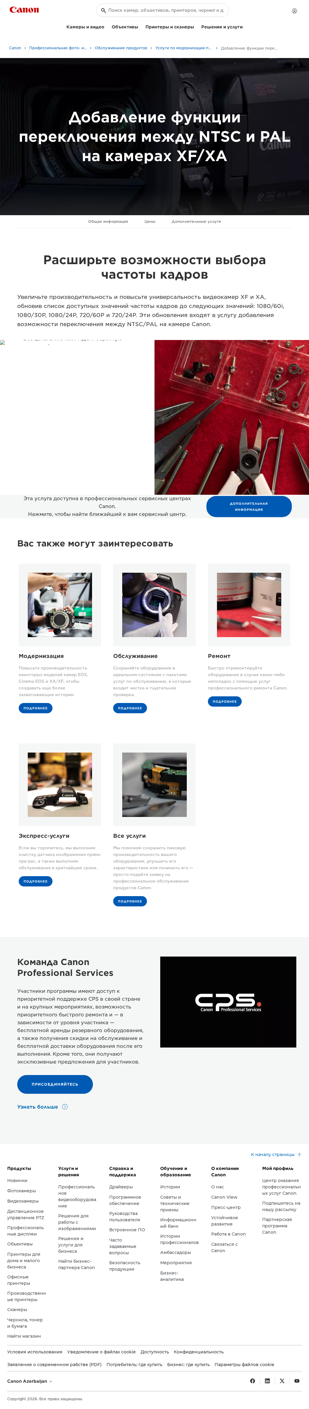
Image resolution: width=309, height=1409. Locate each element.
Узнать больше (38, 1107)
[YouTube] (297, 1381)
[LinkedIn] (267, 1381)
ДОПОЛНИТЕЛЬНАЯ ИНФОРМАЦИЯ (249, 506)
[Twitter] (282, 1381)
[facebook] (253, 1381)
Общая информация (108, 221)
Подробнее (36, 708)
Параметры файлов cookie (244, 1364)
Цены (150, 221)
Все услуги (129, 836)
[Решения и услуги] (245, 26)
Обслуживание (135, 656)
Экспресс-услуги (44, 836)
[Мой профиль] (294, 11)
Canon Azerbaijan (27, 1381)
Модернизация (41, 656)
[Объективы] (140, 26)
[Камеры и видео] (106, 26)
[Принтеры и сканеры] (196, 26)
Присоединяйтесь (55, 1084)
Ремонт (219, 656)
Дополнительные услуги (196, 221)
